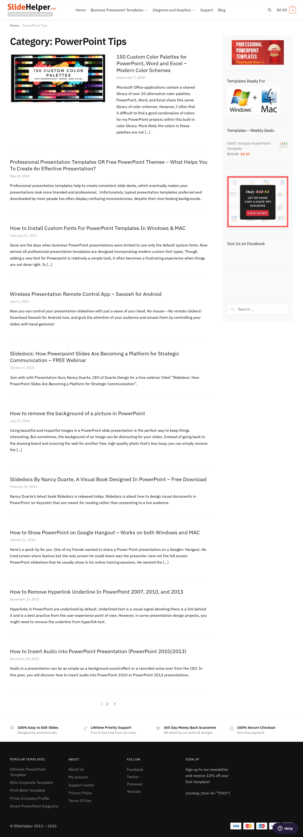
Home (14, 25)
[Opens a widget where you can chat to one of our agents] (285, 829)
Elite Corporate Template (31, 782)
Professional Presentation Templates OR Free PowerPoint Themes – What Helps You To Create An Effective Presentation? (109, 165)
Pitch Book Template (27, 790)
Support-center (81, 785)
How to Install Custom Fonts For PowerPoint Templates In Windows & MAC (98, 227)
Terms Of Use (79, 800)
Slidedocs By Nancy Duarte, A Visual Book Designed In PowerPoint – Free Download (108, 479)
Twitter (133, 776)
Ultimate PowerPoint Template (28, 772)
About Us (76, 769)
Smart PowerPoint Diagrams (34, 806)
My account (78, 777)
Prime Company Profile (29, 798)
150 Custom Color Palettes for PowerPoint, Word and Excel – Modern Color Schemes (151, 63)
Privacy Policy (80, 792)
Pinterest (135, 784)
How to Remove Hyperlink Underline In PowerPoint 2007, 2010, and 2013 (96, 591)
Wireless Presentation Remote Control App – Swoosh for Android (86, 293)
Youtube (134, 791)
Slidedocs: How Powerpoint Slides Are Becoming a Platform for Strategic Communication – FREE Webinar (94, 357)
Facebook (135, 769)
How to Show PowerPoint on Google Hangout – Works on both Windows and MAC (105, 532)
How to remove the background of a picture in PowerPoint (77, 413)
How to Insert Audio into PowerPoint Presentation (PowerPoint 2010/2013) (98, 651)
